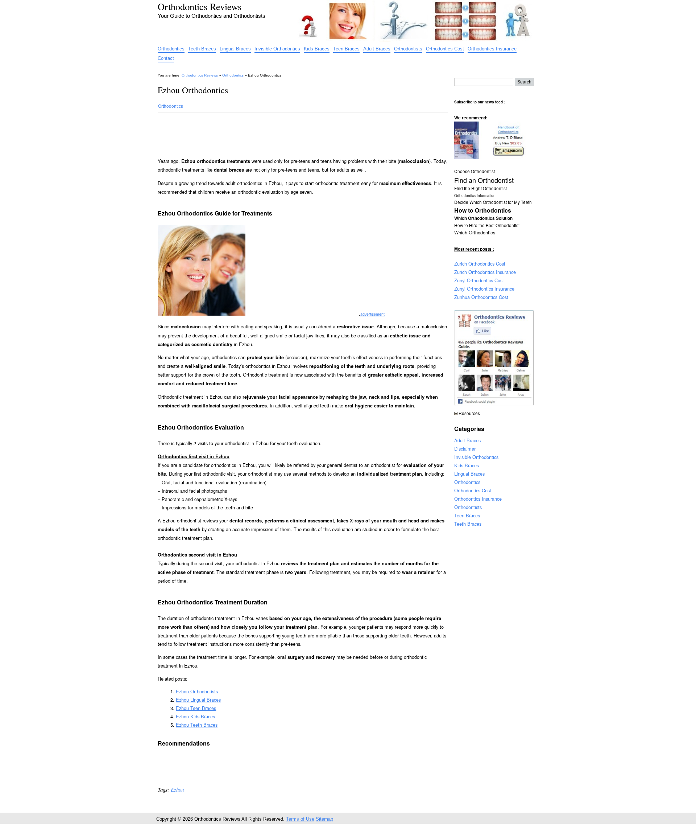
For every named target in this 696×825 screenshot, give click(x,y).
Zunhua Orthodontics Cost (481, 297)
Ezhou (177, 789)
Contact (166, 58)
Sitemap (324, 819)
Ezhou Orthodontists (197, 691)
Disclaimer (465, 448)
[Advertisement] (290, 132)
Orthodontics (171, 49)
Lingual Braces (235, 49)
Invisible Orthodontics (277, 49)
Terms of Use (300, 819)
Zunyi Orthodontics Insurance (484, 288)
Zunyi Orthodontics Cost (479, 280)
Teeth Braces (202, 49)
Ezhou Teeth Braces (197, 724)
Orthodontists (408, 49)
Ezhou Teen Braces (196, 708)
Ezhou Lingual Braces (198, 699)
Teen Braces (346, 49)
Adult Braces (376, 49)
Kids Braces (317, 49)
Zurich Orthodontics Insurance (485, 271)
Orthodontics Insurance (492, 49)
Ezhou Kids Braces (195, 716)
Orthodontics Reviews (199, 6)
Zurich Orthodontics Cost (479, 263)
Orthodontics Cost (445, 49)
